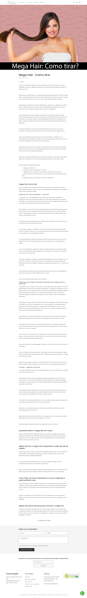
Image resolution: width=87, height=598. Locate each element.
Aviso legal (65, 594)
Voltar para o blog (44, 520)
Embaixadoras (28, 586)
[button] (23, 2)
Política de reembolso (33, 594)
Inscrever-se (43, 565)
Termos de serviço (51, 594)
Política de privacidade (30, 579)
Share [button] (21, 81)
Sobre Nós (27, 576)
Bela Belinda (25, 594)
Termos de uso (28, 581)
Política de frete (59, 594)
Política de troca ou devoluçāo (32, 584)
